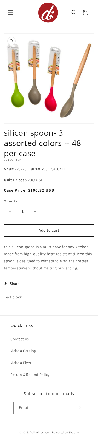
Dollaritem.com (40, 432)
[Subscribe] (79, 408)
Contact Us (19, 339)
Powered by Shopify (65, 432)
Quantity (10, 201)
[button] (10, 12)
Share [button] (15, 283)
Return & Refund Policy (29, 374)
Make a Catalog (23, 350)
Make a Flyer (20, 362)
